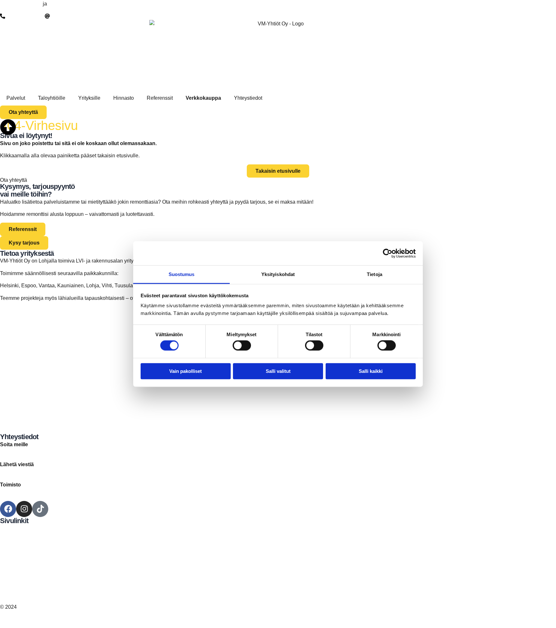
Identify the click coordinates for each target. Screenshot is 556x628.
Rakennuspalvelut (21, 3)
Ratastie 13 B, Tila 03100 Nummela (40, 492)
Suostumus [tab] (182, 274)
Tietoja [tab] (374, 274)
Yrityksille (89, 98)
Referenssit (160, 98)
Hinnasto (123, 98)
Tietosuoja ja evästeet (25, 587)
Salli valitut (278, 371)
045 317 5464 (16, 452)
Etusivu (8, 528)
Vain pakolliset (185, 371)
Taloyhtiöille (51, 98)
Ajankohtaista (15, 551)
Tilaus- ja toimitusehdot (26, 594)
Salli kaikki (371, 371)
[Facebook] (8, 509)
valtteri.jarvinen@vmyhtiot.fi (31, 472)
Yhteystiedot (248, 98)
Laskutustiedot (16, 579)
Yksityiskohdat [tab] (278, 274)
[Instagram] (24, 509)
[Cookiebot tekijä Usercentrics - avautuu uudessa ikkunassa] (387, 253)
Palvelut (15, 98)
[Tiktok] (40, 509)
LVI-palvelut (61, 3)
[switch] (242, 345)
